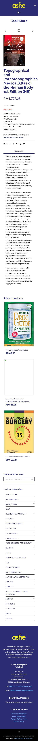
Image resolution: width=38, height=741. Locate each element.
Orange (9, 587)
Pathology (14, 137)
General (9, 548)
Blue (8, 509)
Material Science (13, 572)
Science (9, 599)
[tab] (19, 151)
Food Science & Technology (18, 543)
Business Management (16, 514)
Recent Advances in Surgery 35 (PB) (18, 457)
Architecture (12, 499)
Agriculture (11, 494)
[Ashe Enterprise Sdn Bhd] (19, 4)
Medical (6, 137)
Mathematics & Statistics (17, 577)
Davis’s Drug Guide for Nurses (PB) (17, 350)
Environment (12, 538)
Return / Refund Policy (19, 719)
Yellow (20, 137)
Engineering (11, 533)
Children (10, 519)
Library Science (13, 567)
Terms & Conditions (19, 716)
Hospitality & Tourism (16, 557)
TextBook (10, 609)
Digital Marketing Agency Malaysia (23, 738)
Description (19, 151)
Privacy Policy (19, 722)
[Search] (32, 479)
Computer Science (14, 524)
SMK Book (10, 604)
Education (11, 528)
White (8, 614)
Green (8, 553)
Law (7, 562)
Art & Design (11, 504)
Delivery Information (19, 714)
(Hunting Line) (20, 686)
